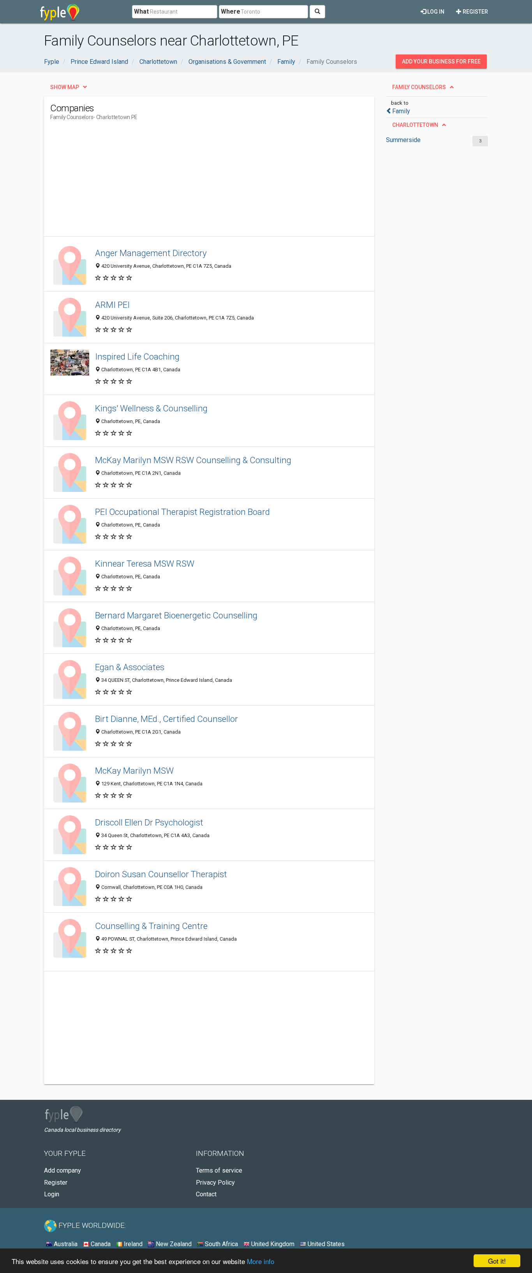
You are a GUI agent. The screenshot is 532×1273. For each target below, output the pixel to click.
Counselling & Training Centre (151, 926)
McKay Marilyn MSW (134, 771)
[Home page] (59, 11)
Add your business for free (441, 61)
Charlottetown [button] (415, 125)
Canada (100, 1244)
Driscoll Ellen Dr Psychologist (149, 822)
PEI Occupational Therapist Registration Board (182, 512)
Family (401, 111)
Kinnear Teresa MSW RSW (144, 563)
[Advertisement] (192, 181)
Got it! (497, 1261)
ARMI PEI (112, 305)
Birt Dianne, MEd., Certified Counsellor (166, 719)
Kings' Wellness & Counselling (151, 408)
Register (475, 12)
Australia (65, 1244)
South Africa (220, 1244)
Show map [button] (64, 87)
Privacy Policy (215, 1182)
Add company (62, 1170)
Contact (206, 1194)
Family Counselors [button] (419, 87)
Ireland (132, 1244)
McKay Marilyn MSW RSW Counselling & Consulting (193, 460)
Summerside (403, 140)
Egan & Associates (129, 667)
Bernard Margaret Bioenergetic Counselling (176, 615)
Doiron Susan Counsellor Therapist (161, 874)
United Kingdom (272, 1244)
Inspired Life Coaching (137, 356)
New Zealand (173, 1244)
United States (325, 1244)
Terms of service (219, 1170)
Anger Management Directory (151, 253)
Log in (435, 12)
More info (260, 1261)
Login (51, 1194)
